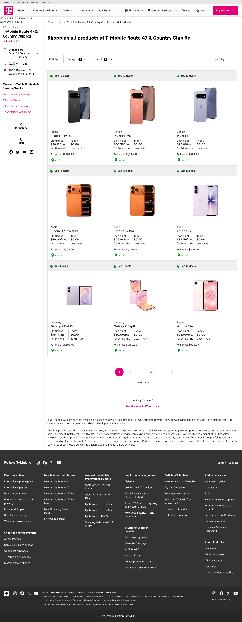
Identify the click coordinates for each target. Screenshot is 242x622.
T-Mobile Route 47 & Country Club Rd (88, 22)
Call (21, 141)
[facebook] (11, 152)
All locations (54, 22)
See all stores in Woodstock (142, 406)
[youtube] (24, 152)
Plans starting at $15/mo (17, 111)
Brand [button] (98, 59)
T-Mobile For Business (15, 106)
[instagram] (31, 152)
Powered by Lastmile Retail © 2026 (121, 615)
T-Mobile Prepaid (13, 100)
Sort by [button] (224, 59)
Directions (21, 126)
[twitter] (18, 152)
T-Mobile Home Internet (16, 94)
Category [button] (73, 59)
